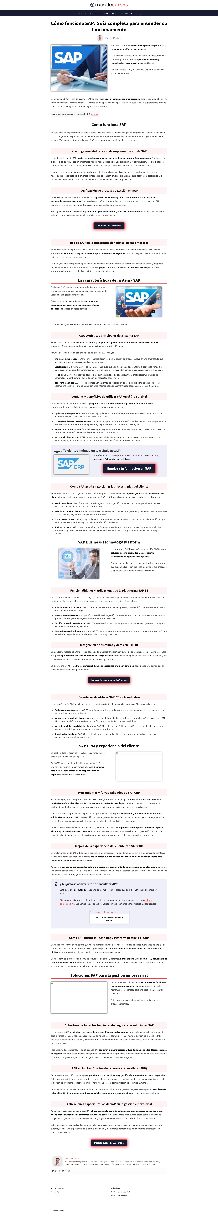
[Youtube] (63, 1171)
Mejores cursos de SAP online (109, 1143)
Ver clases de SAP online (109, 225)
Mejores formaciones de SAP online (109, 680)
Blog (114, 13)
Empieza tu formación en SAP (129, 468)
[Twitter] (53, 1171)
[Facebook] (66, 1171)
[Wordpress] (69, 1171)
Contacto (55, 1192)
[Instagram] (59, 1171)
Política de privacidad (120, 1192)
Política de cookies (119, 1196)
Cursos (80, 13)
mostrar (94, 114)
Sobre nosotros (127, 13)
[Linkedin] (56, 1171)
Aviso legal (115, 1188)
